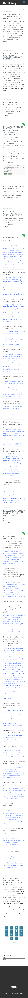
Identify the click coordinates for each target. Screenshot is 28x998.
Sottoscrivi (5, 957)
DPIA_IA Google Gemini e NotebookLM (13, 103)
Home (4, 953)
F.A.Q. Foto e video (11, 238)
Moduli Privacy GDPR (7, 955)
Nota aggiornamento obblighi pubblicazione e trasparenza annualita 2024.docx (9, 168)
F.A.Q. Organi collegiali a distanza (13, 537)
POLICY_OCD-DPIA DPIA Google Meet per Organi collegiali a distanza (13, 56)
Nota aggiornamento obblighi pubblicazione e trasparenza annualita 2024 (13, 131)
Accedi (4, 959)
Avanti (11, 938)
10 (21, 935)
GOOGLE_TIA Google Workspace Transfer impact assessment (13, 16)
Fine (16, 938)
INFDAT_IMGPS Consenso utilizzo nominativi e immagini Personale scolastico (14, 513)
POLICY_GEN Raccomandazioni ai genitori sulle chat (12, 213)
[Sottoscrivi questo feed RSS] (23, 9)
